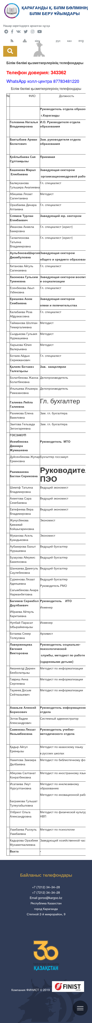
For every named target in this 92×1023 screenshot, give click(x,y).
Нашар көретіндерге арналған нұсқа (26, 26)
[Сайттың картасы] (28, 40)
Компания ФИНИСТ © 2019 (30, 990)
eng (81, 40)
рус (58, 40)
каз (69, 40)
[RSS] (16, 40)
